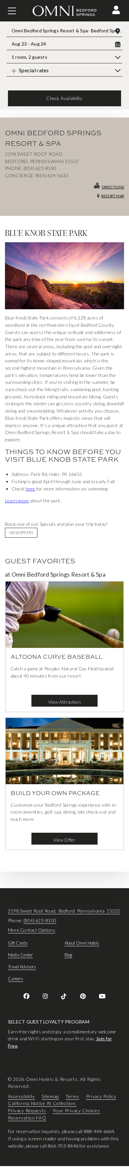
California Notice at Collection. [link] (42, 1103)
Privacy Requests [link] (27, 1110)
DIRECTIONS (113, 187)
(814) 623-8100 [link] (39, 920)
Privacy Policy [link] (101, 1096)
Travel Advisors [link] (22, 966)
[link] (26, 996)
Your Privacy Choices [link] (76, 1110)
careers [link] (15, 978)
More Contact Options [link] (31, 930)
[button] (116, 10)
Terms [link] (72, 1096)
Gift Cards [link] (18, 943)
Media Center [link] (20, 954)
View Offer (64, 840)
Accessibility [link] (21, 1096)
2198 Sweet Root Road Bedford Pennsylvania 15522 (64, 911)
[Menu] (12, 11)
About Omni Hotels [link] (81, 943)
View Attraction (64, 702)
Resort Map (112, 196)
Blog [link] (68, 954)
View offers (21, 532)
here (30, 488)
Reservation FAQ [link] (27, 1117)
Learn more (17, 500)
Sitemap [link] (50, 1096)
